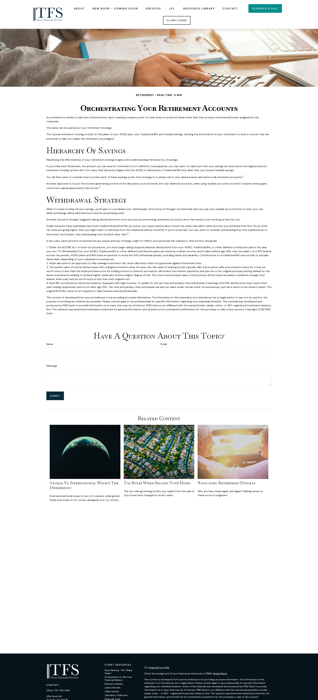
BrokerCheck (220, 673)
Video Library (112, 691)
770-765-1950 (62, 690)
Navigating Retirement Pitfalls (226, 482)
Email (164, 344)
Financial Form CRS (159, 667)
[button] (79, 8)
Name (49, 344)
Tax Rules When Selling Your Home (157, 482)
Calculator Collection (116, 695)
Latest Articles (112, 687)
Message (51, 366)
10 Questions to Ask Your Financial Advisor (118, 678)
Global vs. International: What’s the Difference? (84, 485)
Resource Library (114, 683)
